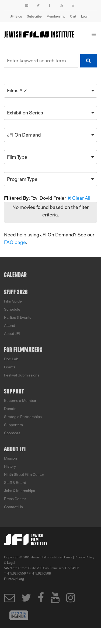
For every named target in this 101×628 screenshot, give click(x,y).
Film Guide (13, 301)
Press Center (15, 499)
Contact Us (13, 507)
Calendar (15, 275)
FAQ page (15, 242)
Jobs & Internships (19, 490)
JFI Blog (16, 16)
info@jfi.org (16, 579)
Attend (9, 325)
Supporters (13, 425)
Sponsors (12, 433)
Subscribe (34, 16)
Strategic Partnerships (23, 417)
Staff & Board (15, 482)
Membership (56, 16)
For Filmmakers (23, 350)
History (10, 466)
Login (85, 16)
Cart (73, 16)
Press (68, 557)
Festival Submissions (21, 375)
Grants (9, 367)
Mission (10, 458)
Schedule (12, 309)
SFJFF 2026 (16, 292)
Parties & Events (17, 317)
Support (14, 391)
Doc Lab (11, 359)
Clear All (81, 198)
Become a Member (20, 400)
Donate (10, 408)
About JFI (12, 333)
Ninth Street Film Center (24, 474)
